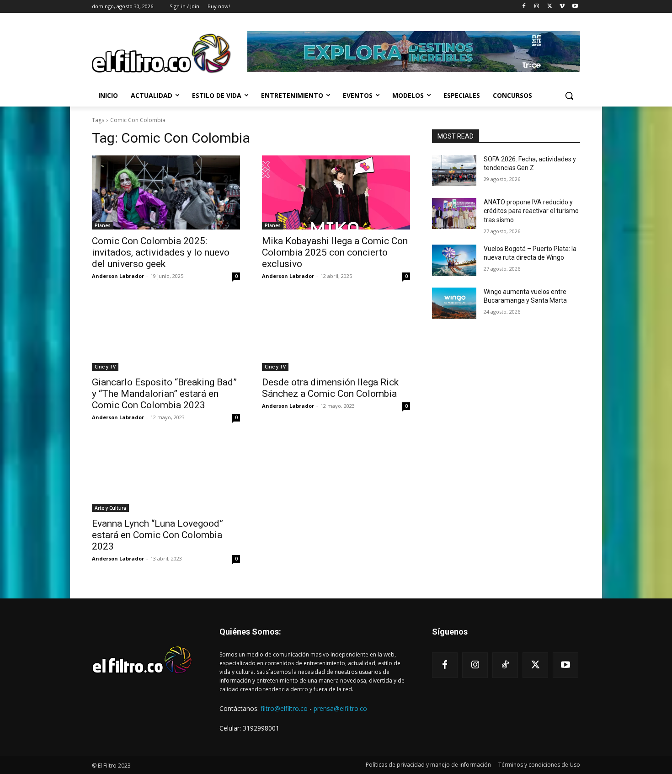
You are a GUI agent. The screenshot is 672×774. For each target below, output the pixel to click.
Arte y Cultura (110, 508)
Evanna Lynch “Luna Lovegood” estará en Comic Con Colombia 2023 (157, 535)
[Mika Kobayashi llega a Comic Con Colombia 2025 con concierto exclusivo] (336, 192)
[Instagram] (537, 6)
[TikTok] (505, 665)
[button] (569, 96)
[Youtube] (575, 6)
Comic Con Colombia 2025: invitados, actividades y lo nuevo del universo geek (160, 252)
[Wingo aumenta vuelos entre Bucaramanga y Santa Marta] (454, 303)
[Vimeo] (562, 6)
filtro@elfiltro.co (284, 708)
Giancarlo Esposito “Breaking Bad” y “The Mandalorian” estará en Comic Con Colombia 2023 (164, 394)
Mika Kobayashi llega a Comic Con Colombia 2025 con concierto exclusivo (335, 252)
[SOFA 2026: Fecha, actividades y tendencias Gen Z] (454, 170)
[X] (549, 6)
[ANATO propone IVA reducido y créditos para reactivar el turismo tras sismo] (454, 213)
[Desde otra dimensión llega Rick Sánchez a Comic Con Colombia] (336, 334)
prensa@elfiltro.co (340, 708)
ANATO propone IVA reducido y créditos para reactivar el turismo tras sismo (531, 211)
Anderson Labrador (118, 275)
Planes (103, 225)
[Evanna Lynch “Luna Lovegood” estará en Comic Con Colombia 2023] (166, 475)
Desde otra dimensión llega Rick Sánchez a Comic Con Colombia (330, 388)
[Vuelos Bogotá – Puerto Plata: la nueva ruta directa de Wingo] (454, 260)
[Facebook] (524, 6)
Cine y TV (105, 366)
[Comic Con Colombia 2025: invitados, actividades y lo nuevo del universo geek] (166, 192)
